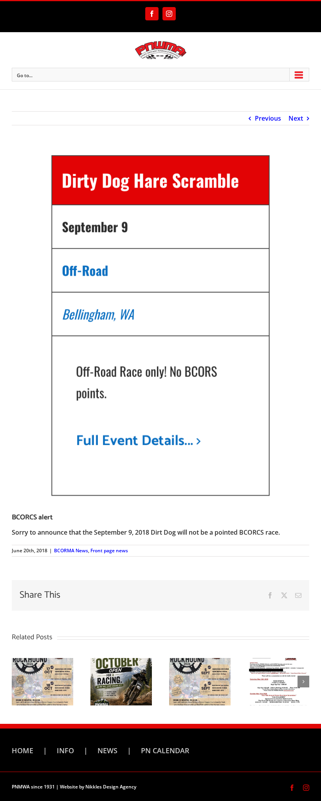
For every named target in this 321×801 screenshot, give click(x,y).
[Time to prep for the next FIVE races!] (200, 681)
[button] (17, 681)
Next (296, 118)
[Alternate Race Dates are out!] (42, 681)
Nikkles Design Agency (110, 786)
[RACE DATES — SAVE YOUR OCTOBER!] (121, 681)
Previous (268, 118)
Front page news (109, 550)
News (107, 750)
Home (22, 750)
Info (65, 750)
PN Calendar (165, 750)
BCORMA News (71, 550)
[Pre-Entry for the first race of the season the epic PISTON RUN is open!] (278, 681)
